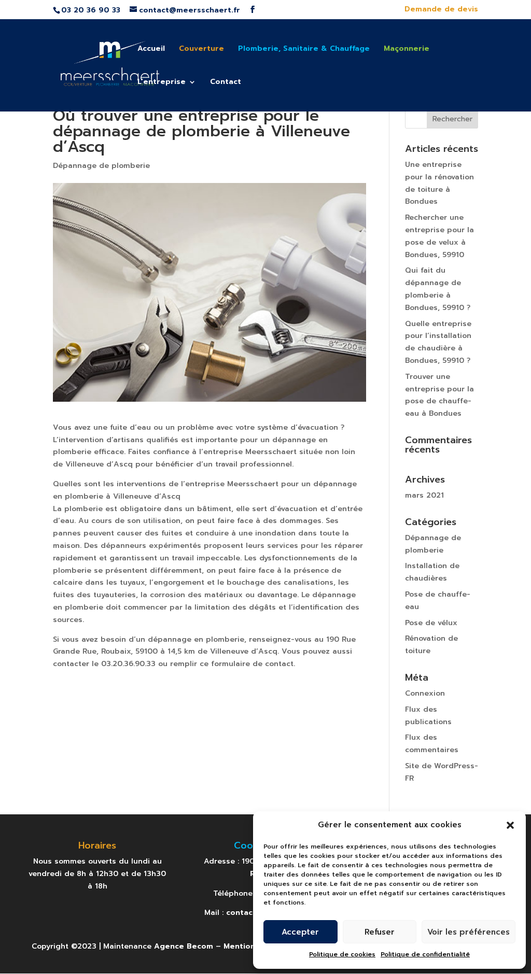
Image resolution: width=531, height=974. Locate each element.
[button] (510, 825)
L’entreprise (161, 82)
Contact (225, 82)
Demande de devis (441, 10)
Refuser (380, 932)
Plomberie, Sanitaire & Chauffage (304, 49)
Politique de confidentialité (425, 954)
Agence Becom (183, 946)
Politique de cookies (342, 954)
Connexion (425, 693)
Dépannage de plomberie (101, 165)
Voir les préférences (468, 932)
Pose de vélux (431, 622)
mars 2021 (424, 495)
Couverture (201, 49)
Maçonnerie (406, 49)
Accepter (300, 932)
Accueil (151, 49)
